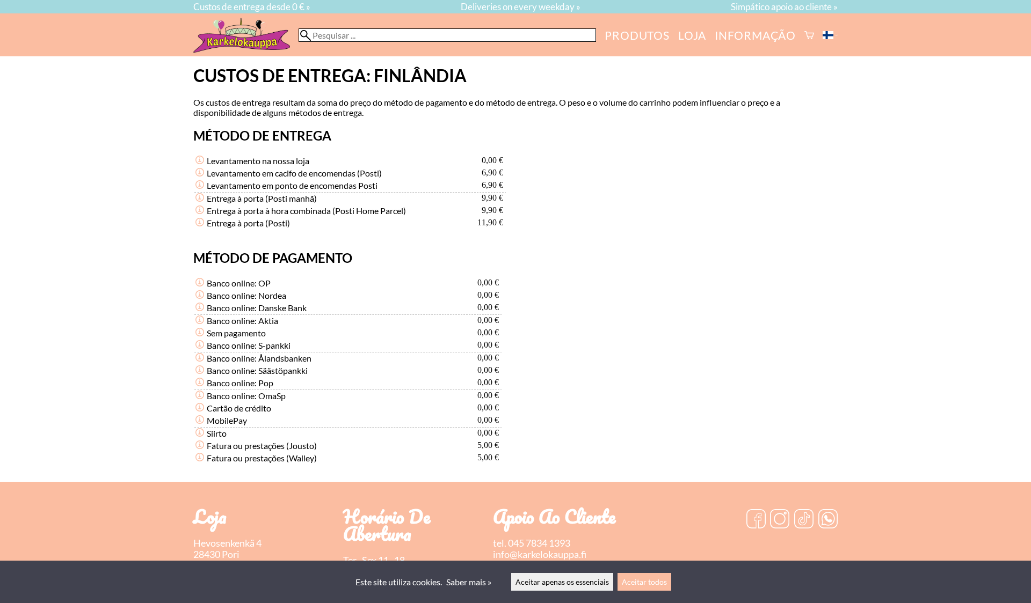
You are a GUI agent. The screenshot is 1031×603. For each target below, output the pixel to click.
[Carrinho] (809, 35)
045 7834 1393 (539, 543)
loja (692, 35)
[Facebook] (756, 520)
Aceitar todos (644, 581)
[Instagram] (779, 520)
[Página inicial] (246, 49)
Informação (755, 35)
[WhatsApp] (828, 520)
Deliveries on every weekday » (520, 6)
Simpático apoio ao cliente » (784, 6)
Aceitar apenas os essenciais (562, 581)
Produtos (637, 35)
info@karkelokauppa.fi (539, 554)
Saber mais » (468, 582)
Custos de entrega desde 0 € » (251, 6)
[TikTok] (804, 520)
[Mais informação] (200, 161)
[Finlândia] (830, 35)
